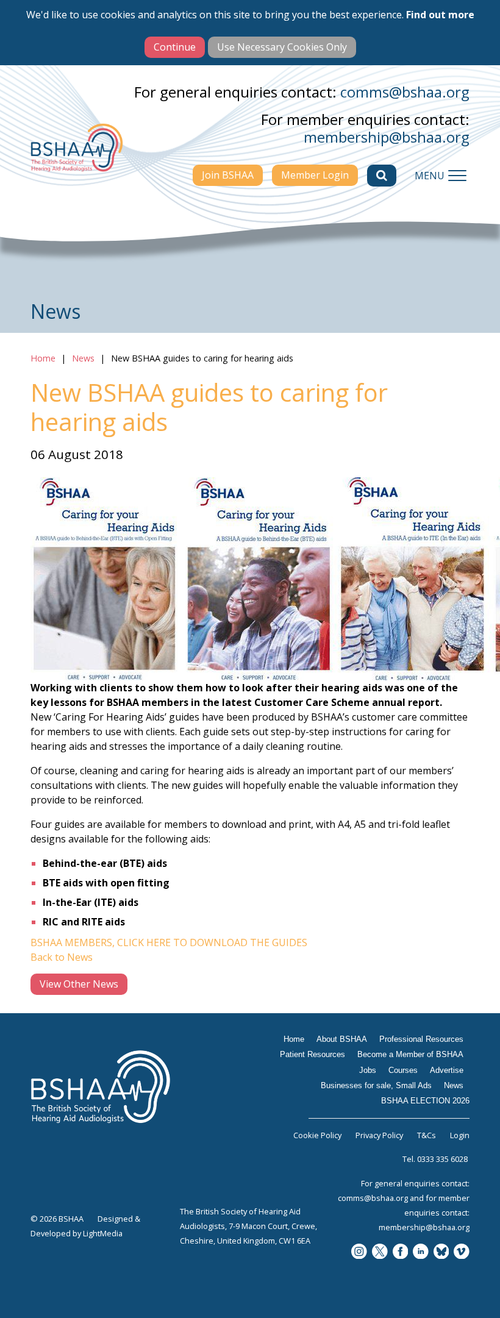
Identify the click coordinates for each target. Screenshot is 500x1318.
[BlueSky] (441, 1252)
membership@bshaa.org (387, 137)
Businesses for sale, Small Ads (376, 1085)
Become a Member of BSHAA (410, 1054)
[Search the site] (381, 176)
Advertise (446, 1070)
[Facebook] (401, 1252)
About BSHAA (341, 1039)
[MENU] (457, 175)
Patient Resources (312, 1054)
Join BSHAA (228, 175)
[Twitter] (380, 1252)
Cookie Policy (317, 1135)
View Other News (79, 984)
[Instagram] (359, 1252)
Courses (403, 1070)
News (83, 358)
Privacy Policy (379, 1135)
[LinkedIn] (421, 1252)
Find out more (440, 14)
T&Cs (426, 1135)
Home (42, 358)
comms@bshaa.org (405, 92)
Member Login (315, 175)
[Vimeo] (462, 1252)
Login (460, 1135)
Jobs (367, 1070)
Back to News (61, 957)
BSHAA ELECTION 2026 (425, 1100)
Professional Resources (421, 1039)
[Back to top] (482, 1300)
